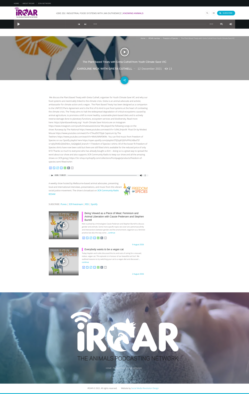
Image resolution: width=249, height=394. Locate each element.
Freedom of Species (170, 38)
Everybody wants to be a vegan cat (103, 249)
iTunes (63, 204)
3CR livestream (76, 204)
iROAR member (154, 38)
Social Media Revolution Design (145, 388)
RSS (87, 204)
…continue (111, 233)
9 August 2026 (138, 244)
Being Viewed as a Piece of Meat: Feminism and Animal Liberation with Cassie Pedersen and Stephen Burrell (114, 216)
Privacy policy (120, 368)
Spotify (94, 204)
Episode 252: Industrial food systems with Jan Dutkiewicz (116, 13)
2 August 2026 (138, 274)
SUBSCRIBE (226, 13)
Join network (44, 3)
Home (16, 3)
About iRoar (28, 3)
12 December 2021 (150, 68)
